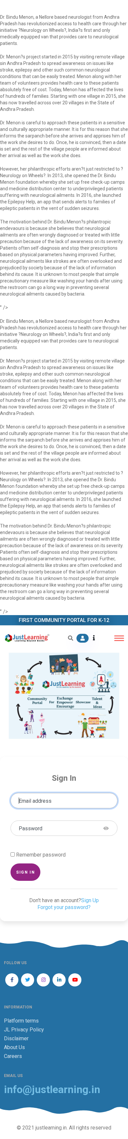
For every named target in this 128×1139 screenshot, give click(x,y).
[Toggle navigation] (119, 638)
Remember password (41, 855)
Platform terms (21, 1021)
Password (30, 828)
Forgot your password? (64, 907)
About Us (14, 1047)
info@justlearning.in (52, 1089)
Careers (13, 1056)
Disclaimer (16, 1038)
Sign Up (90, 900)
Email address (35, 801)
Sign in (25, 872)
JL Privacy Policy (24, 1029)
